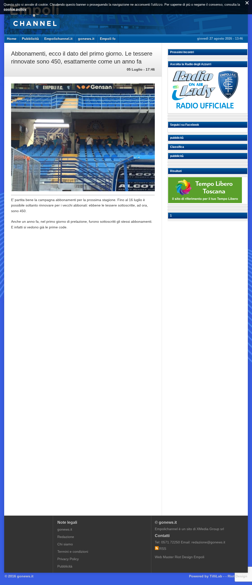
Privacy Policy (68, 559)
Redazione (65, 537)
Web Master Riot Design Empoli (179, 557)
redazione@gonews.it (208, 542)
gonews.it (86, 39)
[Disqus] (83, 307)
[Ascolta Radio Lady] (205, 111)
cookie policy (15, 9)
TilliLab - (217, 576)
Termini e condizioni (72, 551)
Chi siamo (65, 544)
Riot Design (237, 576)
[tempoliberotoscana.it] (205, 202)
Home (11, 39)
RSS (162, 549)
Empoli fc (108, 39)
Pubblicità (30, 39)
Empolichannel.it (58, 39)
